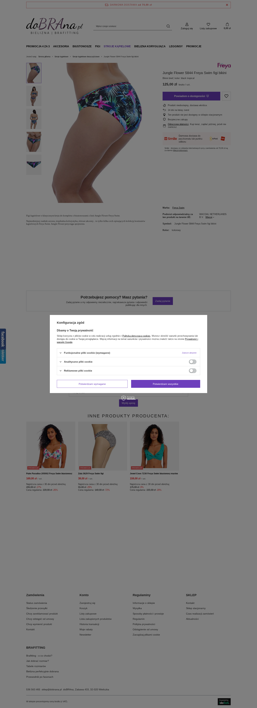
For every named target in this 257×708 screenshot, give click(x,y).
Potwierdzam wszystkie (165, 383)
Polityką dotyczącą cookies (136, 336)
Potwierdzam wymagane (92, 383)
